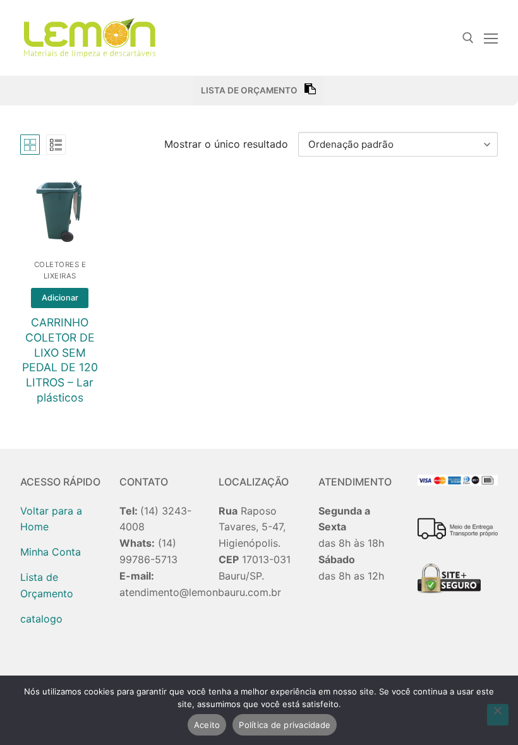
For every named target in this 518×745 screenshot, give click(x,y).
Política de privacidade (284, 725)
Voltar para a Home (51, 518)
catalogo (41, 618)
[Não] (498, 714)
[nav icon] (491, 38)
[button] (59, 298)
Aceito (207, 725)
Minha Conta (50, 551)
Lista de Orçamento (46, 585)
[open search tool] (468, 38)
